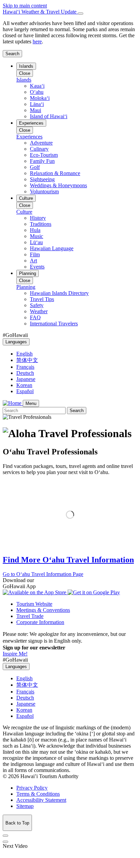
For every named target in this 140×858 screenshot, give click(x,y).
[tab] (70, 12)
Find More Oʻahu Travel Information (68, 559)
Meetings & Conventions (43, 610)
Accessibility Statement (41, 800)
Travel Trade (29, 616)
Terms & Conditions (38, 794)
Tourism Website (34, 604)
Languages (16, 341)
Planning (27, 273)
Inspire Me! (15, 654)
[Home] (13, 403)
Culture (26, 198)
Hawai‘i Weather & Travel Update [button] (40, 12)
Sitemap (25, 806)
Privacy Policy (32, 788)
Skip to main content (25, 5)
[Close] (80, 14)
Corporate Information (40, 622)
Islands (26, 66)
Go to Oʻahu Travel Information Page (43, 574)
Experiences (31, 123)
